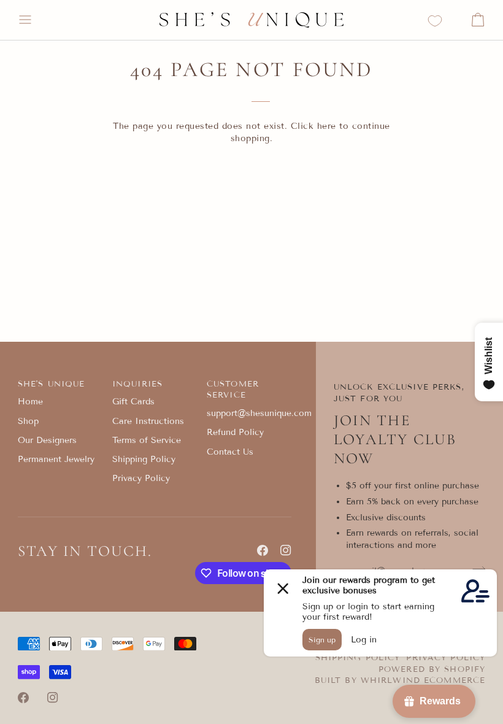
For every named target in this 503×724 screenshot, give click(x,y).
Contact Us (230, 452)
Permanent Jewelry (56, 459)
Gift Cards (133, 401)
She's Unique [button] (51, 384)
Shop (28, 421)
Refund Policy (235, 432)
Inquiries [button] (137, 384)
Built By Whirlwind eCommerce (400, 680)
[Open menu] (36, 20)
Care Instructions (148, 421)
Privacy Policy (141, 478)
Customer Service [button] (233, 390)
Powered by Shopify (431, 669)
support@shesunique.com (259, 413)
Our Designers (47, 440)
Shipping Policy (143, 459)
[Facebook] (262, 550)
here (326, 126)
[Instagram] (285, 550)
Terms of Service (146, 440)
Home (30, 401)
